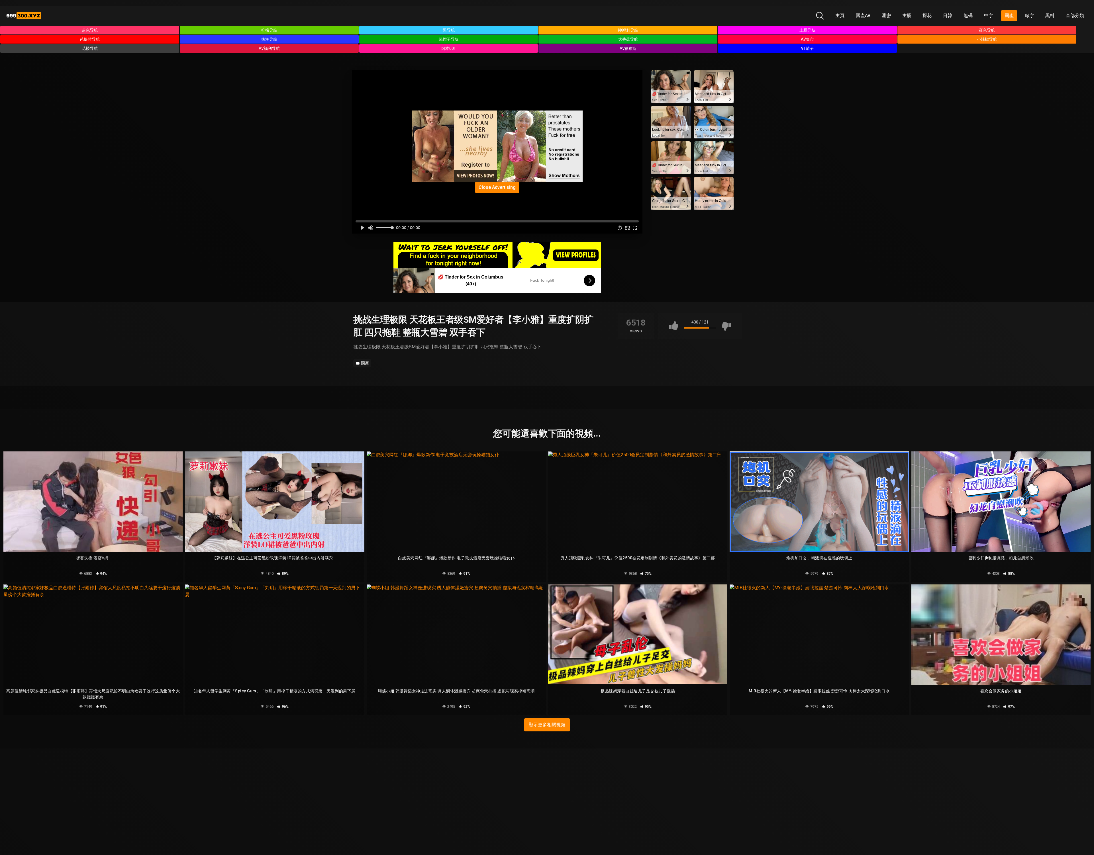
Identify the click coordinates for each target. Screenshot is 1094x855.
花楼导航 (90, 48)
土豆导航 (807, 30)
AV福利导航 (269, 48)
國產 (1009, 15)
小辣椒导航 (987, 39)
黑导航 (449, 30)
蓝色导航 (90, 30)
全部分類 (1075, 15)
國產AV (863, 15)
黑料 (1049, 15)
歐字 (1029, 15)
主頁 (839, 15)
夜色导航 (987, 30)
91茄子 (807, 48)
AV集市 (807, 39)
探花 (927, 15)
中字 (988, 15)
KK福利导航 (628, 30)
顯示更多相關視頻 (547, 724)
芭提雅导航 (90, 39)
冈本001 (448, 48)
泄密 (886, 15)
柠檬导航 (269, 30)
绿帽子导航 (449, 39)
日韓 (947, 15)
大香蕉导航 (628, 39)
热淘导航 (269, 39)
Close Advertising (497, 187)
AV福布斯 (628, 48)
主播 (906, 15)
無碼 (968, 15)
